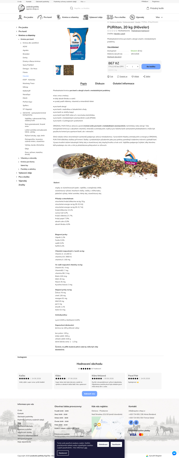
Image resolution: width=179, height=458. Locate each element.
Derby (25, 58)
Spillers (26, 105)
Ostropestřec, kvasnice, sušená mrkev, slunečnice (34, 140)
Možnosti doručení (114, 57)
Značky (22, 185)
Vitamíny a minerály (29, 158)
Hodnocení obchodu (89, 363)
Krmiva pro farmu (28, 162)
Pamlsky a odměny (28, 169)
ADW (25, 46)
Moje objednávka (24, 442)
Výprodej (23, 181)
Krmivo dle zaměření (31, 43)
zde (85, 448)
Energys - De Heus (30, 69)
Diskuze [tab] (99, 83)
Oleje (27, 149)
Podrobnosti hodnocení (140, 31)
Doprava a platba (25, 429)
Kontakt (28, 2)
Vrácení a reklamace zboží (28, 435)
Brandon (26, 54)
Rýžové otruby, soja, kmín (35, 135)
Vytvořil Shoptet (155, 456)
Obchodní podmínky (42, 2)
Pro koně (23, 31)
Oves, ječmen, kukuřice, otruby (34, 153)
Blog (19, 423)
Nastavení (63, 453)
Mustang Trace (28, 83)
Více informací (113, 47)
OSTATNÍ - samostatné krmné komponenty (34, 114)
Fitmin (25, 72)
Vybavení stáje (25, 173)
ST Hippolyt (27, 109)
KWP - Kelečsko (29, 80)
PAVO (25, 98)
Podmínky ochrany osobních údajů (65, 2)
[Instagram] (136, 422)
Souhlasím (116, 444)
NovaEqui (26, 94)
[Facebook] (131, 422)
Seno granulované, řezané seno (35, 125)
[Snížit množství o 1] (127, 66)
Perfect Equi (27, 102)
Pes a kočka (24, 177)
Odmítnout (103, 444)
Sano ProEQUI (28, 65)
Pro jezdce (23, 27)
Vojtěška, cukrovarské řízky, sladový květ (35, 119)
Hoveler (26, 76)
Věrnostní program (25, 439)
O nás (20, 2)
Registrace (155, 1)
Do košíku (151, 67)
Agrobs (26, 50)
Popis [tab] (83, 83)
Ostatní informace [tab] (123, 83)
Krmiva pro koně (27, 39)
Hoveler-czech (119, 34)
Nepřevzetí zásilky (25, 432)
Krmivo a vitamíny (27, 35)
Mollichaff (26, 91)
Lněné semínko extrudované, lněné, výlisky (36, 131)
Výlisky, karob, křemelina (34, 145)
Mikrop (25, 87)
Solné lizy (24, 165)
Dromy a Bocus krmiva (31, 61)
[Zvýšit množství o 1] (137, 66)
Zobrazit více (89, 394)
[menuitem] (25, 17)
